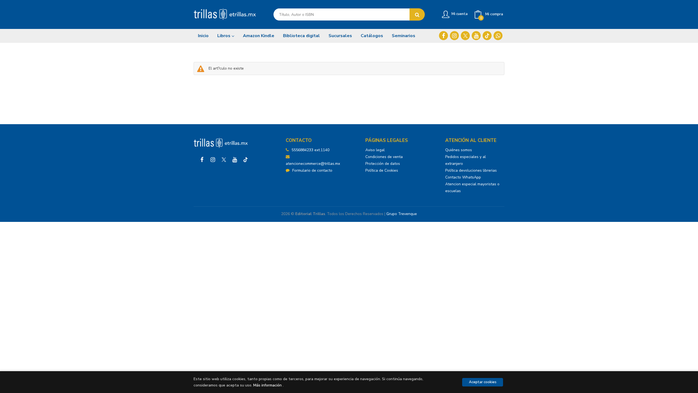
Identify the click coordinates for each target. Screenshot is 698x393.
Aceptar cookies (483, 382)
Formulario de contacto (312, 170)
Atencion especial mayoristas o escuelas (472, 187)
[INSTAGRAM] (454, 35)
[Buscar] (417, 14)
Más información (267, 385)
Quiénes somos (458, 150)
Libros (224, 36)
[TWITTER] (465, 35)
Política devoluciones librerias (471, 170)
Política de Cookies (381, 170)
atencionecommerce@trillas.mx (313, 163)
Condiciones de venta (384, 156)
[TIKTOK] (487, 35)
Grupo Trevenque (401, 213)
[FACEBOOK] (443, 35)
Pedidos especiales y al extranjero (465, 160)
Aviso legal (375, 150)
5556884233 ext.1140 (310, 150)
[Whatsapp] (498, 35)
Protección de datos (382, 163)
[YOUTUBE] (476, 35)
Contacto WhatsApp (463, 177)
